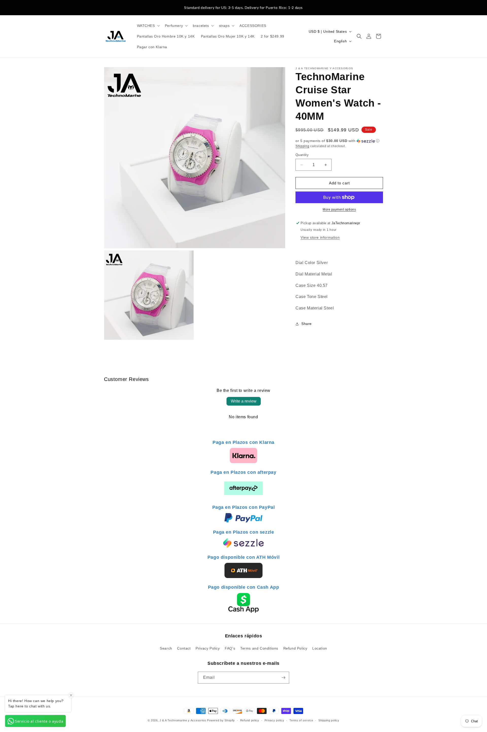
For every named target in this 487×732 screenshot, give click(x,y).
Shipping (302, 146)
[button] (148, 25)
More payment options (339, 209)
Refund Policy (295, 648)
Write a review (243, 401)
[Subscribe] (283, 678)
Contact (183, 648)
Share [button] (306, 324)
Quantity (302, 155)
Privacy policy (274, 720)
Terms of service (301, 720)
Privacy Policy (208, 648)
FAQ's (230, 648)
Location (319, 648)
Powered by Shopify (221, 720)
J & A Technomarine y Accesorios (183, 720)
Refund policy (249, 720)
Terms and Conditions (259, 648)
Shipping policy (328, 720)
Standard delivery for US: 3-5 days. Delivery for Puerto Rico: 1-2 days (243, 7)
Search (166, 648)
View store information (320, 237)
